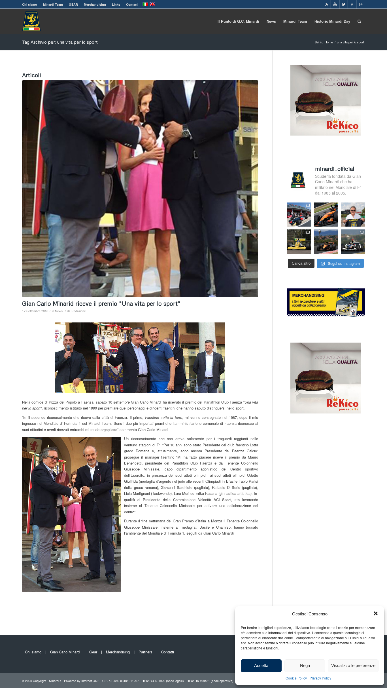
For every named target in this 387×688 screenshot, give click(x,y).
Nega (305, 665)
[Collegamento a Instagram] (360, 4)
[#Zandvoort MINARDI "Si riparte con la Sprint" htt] (353, 214)
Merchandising (95, 4)
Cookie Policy (296, 678)
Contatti (132, 4)
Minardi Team (53, 4)
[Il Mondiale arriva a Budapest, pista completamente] (353, 241)
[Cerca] (359, 21)
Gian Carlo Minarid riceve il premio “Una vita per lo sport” (101, 303)
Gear (93, 652)
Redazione (78, 311)
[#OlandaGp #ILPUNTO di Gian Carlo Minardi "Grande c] (326, 214)
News (59, 311)
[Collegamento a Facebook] (352, 4)
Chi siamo (29, 4)
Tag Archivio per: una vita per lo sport (60, 42)
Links (116, 4)
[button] (376, 613)
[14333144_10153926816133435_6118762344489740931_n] (140, 188)
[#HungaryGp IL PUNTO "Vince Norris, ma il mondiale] (326, 241)
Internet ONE (90, 680)
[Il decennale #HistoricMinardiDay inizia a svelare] (299, 214)
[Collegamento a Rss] (326, 4)
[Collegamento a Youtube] (335, 4)
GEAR (73, 4)
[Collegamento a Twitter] (343, 4)
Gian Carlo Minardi (65, 652)
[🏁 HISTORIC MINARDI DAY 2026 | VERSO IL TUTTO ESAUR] (299, 241)
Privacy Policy (320, 678)
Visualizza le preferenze (353, 665)
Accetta (261, 665)
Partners (145, 652)
